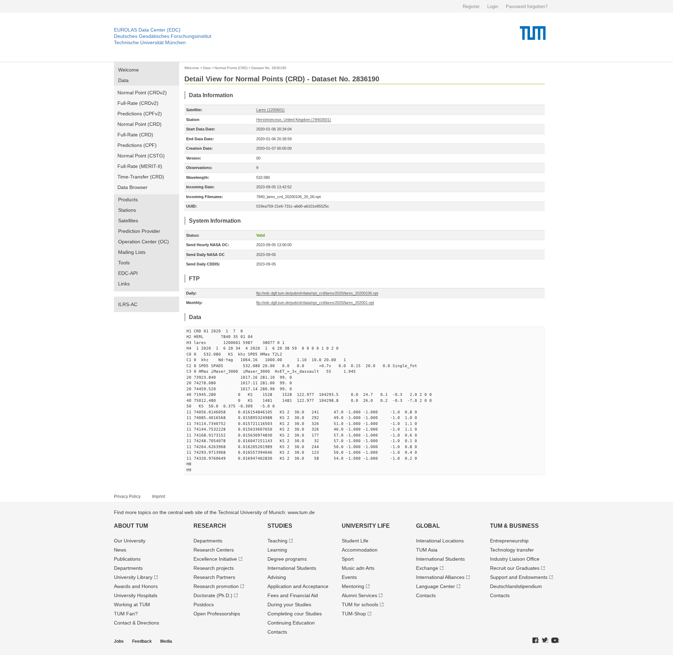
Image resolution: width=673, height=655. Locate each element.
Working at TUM (132, 604)
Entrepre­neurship (509, 540)
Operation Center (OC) (143, 241)
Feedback (142, 641)
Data (123, 80)
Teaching (277, 540)
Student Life (355, 540)
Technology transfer (512, 550)
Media (166, 641)
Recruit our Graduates (514, 568)
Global (428, 526)
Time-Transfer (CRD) (140, 177)
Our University (129, 540)
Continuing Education (291, 623)
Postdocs (203, 604)
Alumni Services (359, 595)
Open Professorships (216, 613)
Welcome (128, 70)
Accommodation (360, 550)
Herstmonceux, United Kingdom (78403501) (293, 119)
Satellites (128, 220)
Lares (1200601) (270, 110)
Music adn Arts (358, 568)
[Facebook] (535, 640)
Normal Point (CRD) (139, 124)
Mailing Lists (131, 252)
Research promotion (216, 586)
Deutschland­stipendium (516, 586)
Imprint (158, 496)
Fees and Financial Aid (292, 595)
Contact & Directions (136, 623)
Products (128, 199)
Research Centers (213, 550)
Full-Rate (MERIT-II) (139, 166)
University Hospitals (135, 595)
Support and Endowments (519, 577)
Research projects (213, 568)
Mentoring (353, 586)
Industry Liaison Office (514, 559)
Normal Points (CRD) (231, 68)
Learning (277, 550)
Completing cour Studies (294, 613)
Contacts (277, 632)
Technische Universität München (150, 42)
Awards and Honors (136, 586)
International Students (291, 568)
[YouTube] (555, 640)
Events (349, 577)
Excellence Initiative (215, 559)
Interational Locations (440, 540)
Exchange (427, 568)
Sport (348, 559)
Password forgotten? (527, 6)
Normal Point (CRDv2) (142, 92)
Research (209, 526)
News (120, 550)
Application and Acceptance (297, 586)
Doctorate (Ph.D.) (212, 595)
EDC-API (128, 273)
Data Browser (132, 187)
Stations (127, 210)
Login (492, 6)
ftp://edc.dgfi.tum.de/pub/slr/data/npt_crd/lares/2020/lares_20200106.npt (317, 293)
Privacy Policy (127, 496)
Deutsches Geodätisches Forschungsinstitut (162, 36)
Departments (128, 568)
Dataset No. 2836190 (268, 68)
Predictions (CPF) (137, 145)
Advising (276, 577)
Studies (279, 526)
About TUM (131, 526)
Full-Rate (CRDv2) (137, 103)
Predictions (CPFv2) (139, 113)
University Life (366, 526)
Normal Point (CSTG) (141, 155)
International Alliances (440, 577)
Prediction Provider (139, 231)
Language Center (435, 586)
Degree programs (287, 559)
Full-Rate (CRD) (135, 134)
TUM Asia (426, 550)
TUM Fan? (126, 613)
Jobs (119, 641)
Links (124, 283)
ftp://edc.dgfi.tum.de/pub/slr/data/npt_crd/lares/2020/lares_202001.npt (315, 303)
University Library (133, 577)
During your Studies (289, 604)
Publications (127, 559)
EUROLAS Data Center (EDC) (147, 30)
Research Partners (214, 577)
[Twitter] (545, 640)
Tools (124, 262)
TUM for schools (360, 604)
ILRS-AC (127, 304)
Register (471, 6)
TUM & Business (514, 526)
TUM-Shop (354, 613)
